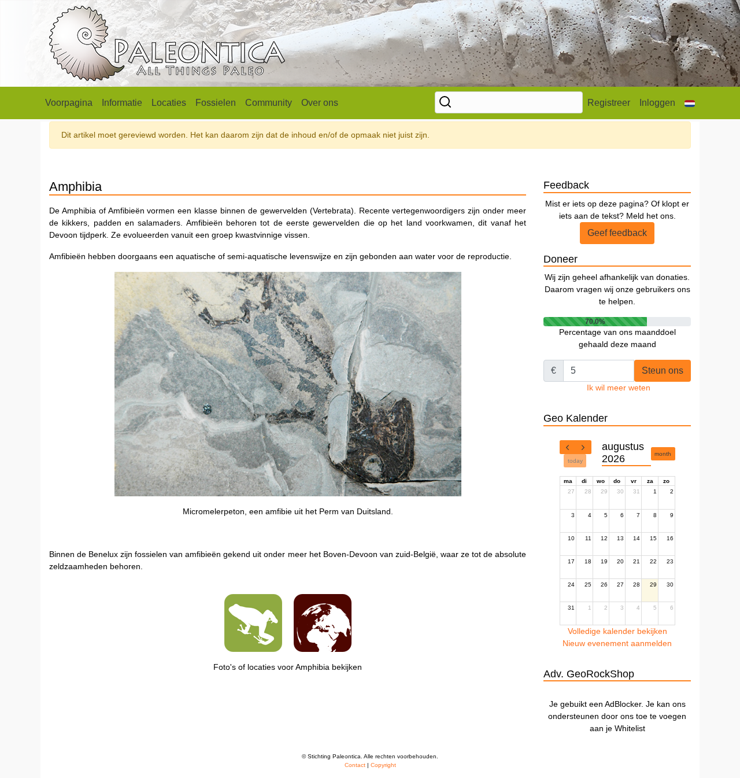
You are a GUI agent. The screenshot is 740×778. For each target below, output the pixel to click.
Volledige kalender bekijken (617, 631)
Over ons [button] (319, 103)
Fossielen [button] (215, 103)
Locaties (168, 103)
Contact (355, 765)
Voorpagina (68, 103)
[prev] (568, 447)
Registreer (608, 103)
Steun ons (662, 370)
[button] (690, 103)
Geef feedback (617, 233)
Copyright (383, 765)
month (662, 454)
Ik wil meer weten (618, 387)
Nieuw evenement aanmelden (617, 643)
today (575, 461)
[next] (583, 447)
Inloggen (657, 103)
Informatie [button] (122, 103)
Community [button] (268, 103)
